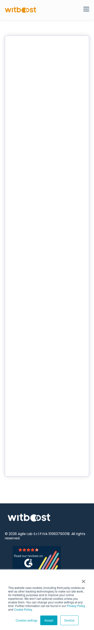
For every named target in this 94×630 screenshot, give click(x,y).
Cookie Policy (23, 609)
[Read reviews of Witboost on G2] (47, 558)
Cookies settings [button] (26, 620)
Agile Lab (25, 533)
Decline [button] (69, 620)
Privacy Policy (76, 606)
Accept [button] (48, 620)
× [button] (83, 580)
